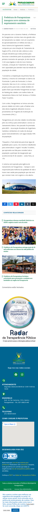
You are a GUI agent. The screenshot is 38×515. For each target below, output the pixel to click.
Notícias (33, 28)
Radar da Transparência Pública (26, 475)
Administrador (8, 28)
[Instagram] (22, 374)
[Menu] (3, 3)
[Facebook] (16, 374)
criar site (15, 462)
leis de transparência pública (21, 469)
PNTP (11, 475)
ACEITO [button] (15, 510)
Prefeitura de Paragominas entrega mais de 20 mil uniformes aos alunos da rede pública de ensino (19, 249)
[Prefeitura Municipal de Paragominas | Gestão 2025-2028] (21, 3)
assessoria (24, 464)
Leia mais (30, 504)
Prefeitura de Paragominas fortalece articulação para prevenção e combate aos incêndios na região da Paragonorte (18, 278)
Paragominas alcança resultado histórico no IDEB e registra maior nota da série (19, 221)
